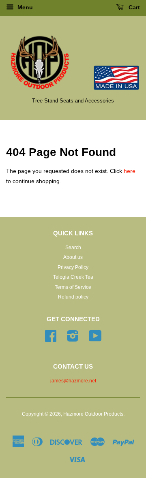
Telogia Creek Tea (73, 277)
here (129, 171)
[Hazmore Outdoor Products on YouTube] (95, 339)
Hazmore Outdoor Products (93, 414)
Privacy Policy (73, 267)
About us (73, 257)
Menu (24, 7)
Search (73, 247)
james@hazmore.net (73, 381)
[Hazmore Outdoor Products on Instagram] (73, 339)
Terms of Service (73, 287)
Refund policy (73, 297)
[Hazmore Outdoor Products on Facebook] (51, 339)
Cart (133, 7)
